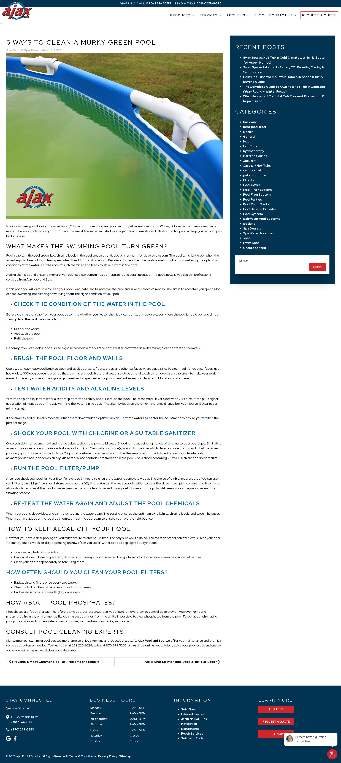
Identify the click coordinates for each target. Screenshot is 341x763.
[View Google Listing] (9, 740)
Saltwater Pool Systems (261, 219)
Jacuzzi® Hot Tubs (257, 165)
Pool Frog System (257, 194)
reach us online (143, 645)
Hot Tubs (250, 146)
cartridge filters (35, 483)
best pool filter (254, 127)
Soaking (249, 224)
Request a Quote (319, 15)
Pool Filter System (257, 190)
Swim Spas (251, 243)
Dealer (248, 132)
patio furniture (254, 175)
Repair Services (192, 733)
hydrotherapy (253, 151)
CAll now (276, 734)
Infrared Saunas (255, 156)
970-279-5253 (158, 3)
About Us (236, 15)
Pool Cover (251, 185)
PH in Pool (250, 180)
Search (243, 261)
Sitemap (125, 756)
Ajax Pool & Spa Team (22, 50)
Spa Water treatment (259, 233)
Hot (246, 141)
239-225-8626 (209, 3)
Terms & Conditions (82, 756)
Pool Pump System (257, 204)
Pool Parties (252, 199)
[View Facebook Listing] (15, 740)
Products (180, 15)
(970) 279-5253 (22, 729)
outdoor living (253, 170)
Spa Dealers (252, 228)
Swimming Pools (192, 738)
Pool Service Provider (259, 209)
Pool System (253, 214)
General (249, 136)
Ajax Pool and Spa (151, 640)
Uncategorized (254, 248)
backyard (250, 122)
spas (246, 238)
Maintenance (190, 729)
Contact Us (281, 15)
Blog (259, 15)
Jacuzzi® (249, 161)
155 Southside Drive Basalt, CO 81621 (25, 719)
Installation (189, 724)
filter (177, 478)
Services (209, 15)
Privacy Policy (107, 756)
